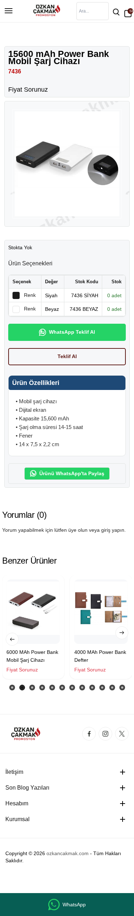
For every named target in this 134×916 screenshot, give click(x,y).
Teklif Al (67, 356)
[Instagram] (105, 734)
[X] (122, 734)
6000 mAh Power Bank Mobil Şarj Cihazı (32, 656)
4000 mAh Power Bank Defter (100, 656)
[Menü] (9, 11)
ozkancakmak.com (67, 853)
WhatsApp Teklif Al (72, 332)
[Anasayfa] (46, 10)
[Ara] (115, 11)
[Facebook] (89, 734)
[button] (12, 639)
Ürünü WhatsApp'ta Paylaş (71, 473)
